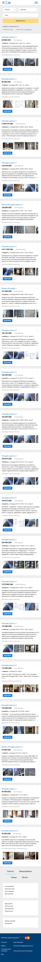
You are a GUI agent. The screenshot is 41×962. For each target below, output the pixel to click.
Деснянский (9, 894)
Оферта (3, 946)
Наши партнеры (18, 942)
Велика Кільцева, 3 (9, 288)
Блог (2, 954)
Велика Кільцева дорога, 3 (12, 205)
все (12, 29)
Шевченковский (10, 921)
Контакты (4, 942)
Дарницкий (8, 903)
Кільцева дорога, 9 (9, 665)
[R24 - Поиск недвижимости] (7, 2)
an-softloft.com (17, 681)
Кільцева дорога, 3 (9, 37)
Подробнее (7, 69)
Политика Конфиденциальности (23, 946)
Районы (10, 871)
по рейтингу (28, 29)
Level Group (16, 55)
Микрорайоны (25, 871)
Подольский (9, 911)
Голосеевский (9, 891)
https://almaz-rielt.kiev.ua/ (20, 848)
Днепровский (9, 908)
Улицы (14, 877)
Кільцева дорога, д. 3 (10, 831)
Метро (25, 877)
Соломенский (9, 886)
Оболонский (9, 906)
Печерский (8, 923)
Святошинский (10, 889)
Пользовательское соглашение (22, 951)
